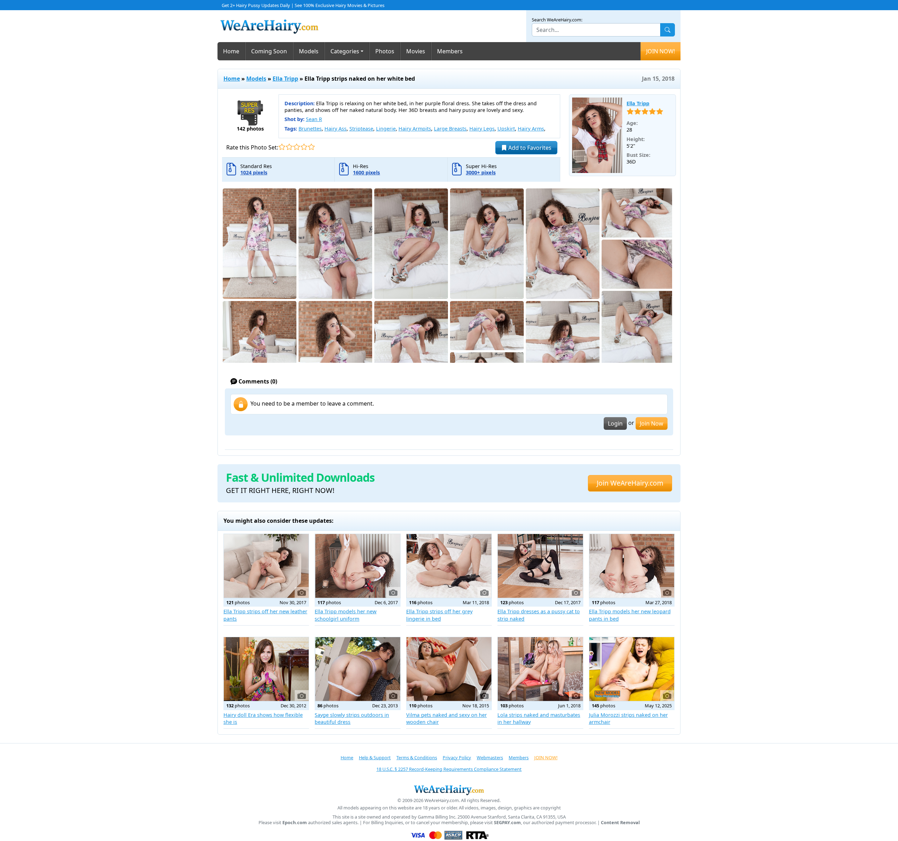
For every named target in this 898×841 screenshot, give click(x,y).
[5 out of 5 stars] (311, 146)
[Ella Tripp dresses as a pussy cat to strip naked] (540, 566)
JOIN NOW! (660, 51)
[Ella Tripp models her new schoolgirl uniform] (357, 566)
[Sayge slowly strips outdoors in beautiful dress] (357, 669)
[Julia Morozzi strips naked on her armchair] (632, 669)
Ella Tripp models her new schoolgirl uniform (345, 615)
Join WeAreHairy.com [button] (630, 483)
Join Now (651, 423)
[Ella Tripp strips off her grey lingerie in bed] (449, 566)
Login (615, 423)
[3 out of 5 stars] (296, 146)
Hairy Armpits (414, 128)
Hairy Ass (335, 128)
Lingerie (386, 128)
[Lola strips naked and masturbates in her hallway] (540, 669)
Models (309, 51)
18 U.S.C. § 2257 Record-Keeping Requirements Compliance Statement (449, 769)
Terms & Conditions (416, 757)
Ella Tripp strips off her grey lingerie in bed (439, 615)
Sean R (314, 119)
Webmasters (490, 757)
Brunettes (310, 128)
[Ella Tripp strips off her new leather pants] (266, 566)
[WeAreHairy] (449, 789)
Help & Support (375, 757)
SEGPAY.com (507, 823)
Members (450, 51)
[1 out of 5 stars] (282, 146)
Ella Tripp (285, 78)
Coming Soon (269, 51)
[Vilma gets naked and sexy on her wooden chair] (449, 669)
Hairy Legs (482, 128)
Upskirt (506, 128)
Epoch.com (294, 823)
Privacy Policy (457, 757)
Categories (344, 51)
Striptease (361, 128)
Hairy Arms (531, 128)
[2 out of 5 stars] (289, 146)
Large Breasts (450, 128)
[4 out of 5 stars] (304, 146)
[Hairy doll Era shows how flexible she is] (266, 669)
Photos (384, 51)
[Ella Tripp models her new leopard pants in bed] (632, 566)
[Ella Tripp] (597, 135)
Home (231, 51)
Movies (415, 51)
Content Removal (620, 823)
